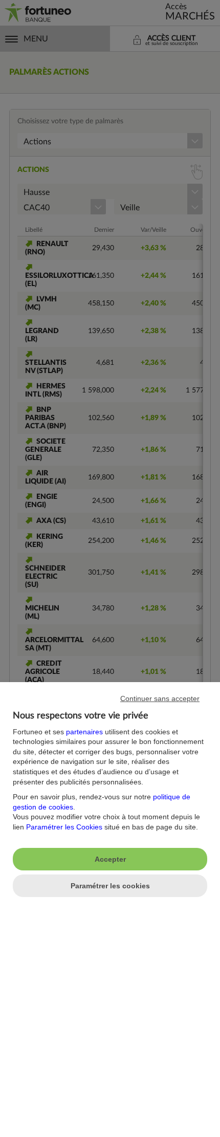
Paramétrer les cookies (110, 886)
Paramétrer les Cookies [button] (64, 827)
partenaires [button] (84, 732)
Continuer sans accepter (160, 698)
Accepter (110, 859)
